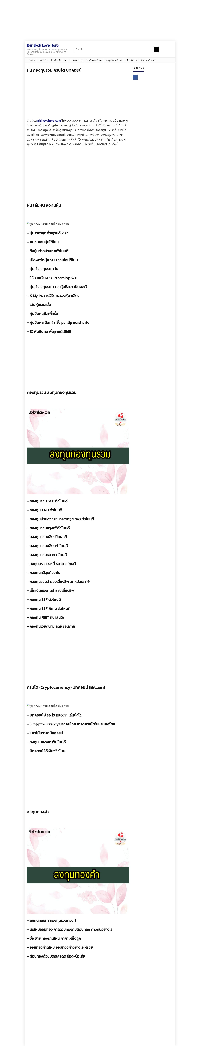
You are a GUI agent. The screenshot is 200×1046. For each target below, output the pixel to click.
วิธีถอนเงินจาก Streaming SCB (53, 277)
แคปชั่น (43, 60)
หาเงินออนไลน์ (94, 60)
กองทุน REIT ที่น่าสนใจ (47, 617)
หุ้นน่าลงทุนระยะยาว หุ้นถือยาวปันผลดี (58, 286)
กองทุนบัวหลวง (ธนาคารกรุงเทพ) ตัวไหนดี (62, 519)
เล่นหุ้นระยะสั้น (40, 304)
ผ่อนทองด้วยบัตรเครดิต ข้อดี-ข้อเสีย (57, 956)
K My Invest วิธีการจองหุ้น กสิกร (54, 295)
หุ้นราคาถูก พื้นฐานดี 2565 (49, 233)
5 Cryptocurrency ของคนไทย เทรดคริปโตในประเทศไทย (72, 724)
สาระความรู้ (76, 60)
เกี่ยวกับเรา (131, 60)
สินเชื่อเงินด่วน (58, 60)
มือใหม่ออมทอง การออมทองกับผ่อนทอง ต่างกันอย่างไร (71, 929)
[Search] (156, 49)
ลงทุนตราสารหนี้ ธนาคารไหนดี (53, 563)
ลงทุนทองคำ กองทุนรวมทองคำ (53, 920)
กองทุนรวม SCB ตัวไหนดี (49, 501)
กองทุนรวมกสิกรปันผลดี (48, 537)
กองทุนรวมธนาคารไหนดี (48, 554)
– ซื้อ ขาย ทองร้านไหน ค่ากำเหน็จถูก (54, 938)
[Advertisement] (88, 20)
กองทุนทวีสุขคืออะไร (45, 572)
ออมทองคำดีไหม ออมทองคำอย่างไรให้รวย (61, 947)
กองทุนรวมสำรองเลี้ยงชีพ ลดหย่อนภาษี (60, 581)
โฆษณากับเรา (148, 60)
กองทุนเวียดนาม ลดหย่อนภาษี (52, 626)
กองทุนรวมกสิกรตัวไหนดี (49, 546)
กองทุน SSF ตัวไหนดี (45, 599)
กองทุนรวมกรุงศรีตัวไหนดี (50, 528)
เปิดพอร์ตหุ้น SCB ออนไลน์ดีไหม (54, 260)
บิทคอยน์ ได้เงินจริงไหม (47, 751)
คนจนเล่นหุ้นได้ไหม (44, 242)
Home (32, 60)
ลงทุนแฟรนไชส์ (114, 60)
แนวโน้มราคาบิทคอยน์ (46, 733)
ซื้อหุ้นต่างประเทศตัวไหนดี (49, 251)
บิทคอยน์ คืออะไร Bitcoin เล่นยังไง (56, 715)
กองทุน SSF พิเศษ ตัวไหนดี (50, 608)
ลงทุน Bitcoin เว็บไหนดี (48, 742)
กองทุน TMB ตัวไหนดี (46, 510)
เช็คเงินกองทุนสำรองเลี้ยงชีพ (52, 590)
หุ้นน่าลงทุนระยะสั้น (44, 269)
